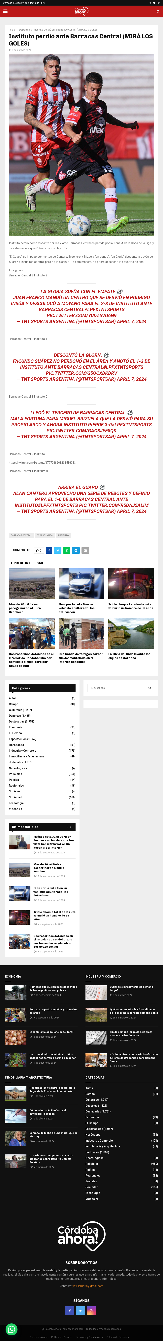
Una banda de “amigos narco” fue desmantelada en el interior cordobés (81, 658)
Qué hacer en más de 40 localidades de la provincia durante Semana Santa (134, 1011)
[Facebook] (69, 1310)
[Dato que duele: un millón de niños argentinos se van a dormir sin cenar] (15, 1060)
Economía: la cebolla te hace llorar (51, 1031)
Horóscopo (16, 744)
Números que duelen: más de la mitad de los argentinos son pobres (53, 988)
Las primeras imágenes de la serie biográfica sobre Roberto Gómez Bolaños (51, 1159)
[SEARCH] (150, 688)
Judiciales (16, 762)
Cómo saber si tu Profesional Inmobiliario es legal (47, 1112)
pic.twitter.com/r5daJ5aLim (113, 505)
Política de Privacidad (118, 1337)
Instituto (63, 535)
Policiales (15, 774)
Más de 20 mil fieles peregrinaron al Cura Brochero (25, 608)
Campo (13, 704)
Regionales (16, 785)
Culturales (15, 710)
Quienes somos (39, 1337)
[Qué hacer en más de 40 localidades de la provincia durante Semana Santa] (96, 1015)
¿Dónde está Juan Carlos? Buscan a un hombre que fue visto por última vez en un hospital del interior (53, 842)
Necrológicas (18, 768)
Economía (15, 727)
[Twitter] (80, 1310)
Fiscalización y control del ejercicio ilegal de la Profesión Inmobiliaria (52, 1089)
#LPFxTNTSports (104, 309)
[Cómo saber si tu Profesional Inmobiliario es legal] (15, 1116)
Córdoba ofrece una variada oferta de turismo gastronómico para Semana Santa (134, 1058)
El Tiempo (15, 733)
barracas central (21, 535)
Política (14, 779)
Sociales (14, 791)
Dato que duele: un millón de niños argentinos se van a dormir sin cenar (52, 1056)
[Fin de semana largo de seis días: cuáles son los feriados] (96, 1037)
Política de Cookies (61, 1337)
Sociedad (15, 797)
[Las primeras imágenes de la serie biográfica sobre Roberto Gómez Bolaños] (15, 1161)
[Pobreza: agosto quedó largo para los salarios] (15, 1015)
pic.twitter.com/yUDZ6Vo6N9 (81, 315)
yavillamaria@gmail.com (88, 1286)
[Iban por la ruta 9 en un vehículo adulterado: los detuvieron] (19, 893)
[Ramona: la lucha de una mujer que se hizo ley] (15, 1138)
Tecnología (16, 803)
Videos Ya (15, 809)
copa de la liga (45, 535)
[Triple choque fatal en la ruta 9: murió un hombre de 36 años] (19, 917)
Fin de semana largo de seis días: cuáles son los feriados (131, 1033)
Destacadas (16, 721)
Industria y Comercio (22, 750)
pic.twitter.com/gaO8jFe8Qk (81, 430)
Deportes (15, 715)
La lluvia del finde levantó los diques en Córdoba (129, 656)
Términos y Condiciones (89, 1337)
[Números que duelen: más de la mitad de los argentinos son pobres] (15, 992)
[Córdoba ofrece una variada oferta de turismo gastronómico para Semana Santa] (96, 1060)
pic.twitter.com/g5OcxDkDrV (81, 373)
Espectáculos (18, 739)
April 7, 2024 (132, 321)
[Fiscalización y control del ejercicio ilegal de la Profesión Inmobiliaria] (15, 1093)
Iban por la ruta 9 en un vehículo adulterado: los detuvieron (77, 608)
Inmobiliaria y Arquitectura (26, 756)
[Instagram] (91, 1310)
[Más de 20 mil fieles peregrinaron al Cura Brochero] (19, 870)
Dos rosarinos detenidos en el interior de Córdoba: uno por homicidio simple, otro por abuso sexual (31, 660)
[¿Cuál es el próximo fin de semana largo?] (96, 992)
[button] (11, 1329)
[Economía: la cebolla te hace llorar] (15, 1037)
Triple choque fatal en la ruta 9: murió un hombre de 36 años (130, 606)
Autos (12, 698)
